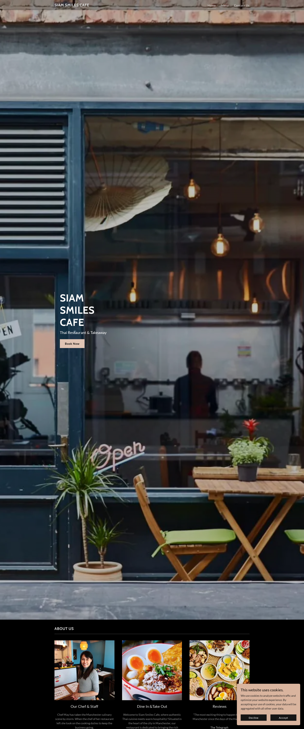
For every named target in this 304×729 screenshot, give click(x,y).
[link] (71, 5)
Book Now (72, 343)
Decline (254, 717)
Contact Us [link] (242, 5)
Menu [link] (225, 5)
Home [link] (212, 5)
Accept (283, 717)
